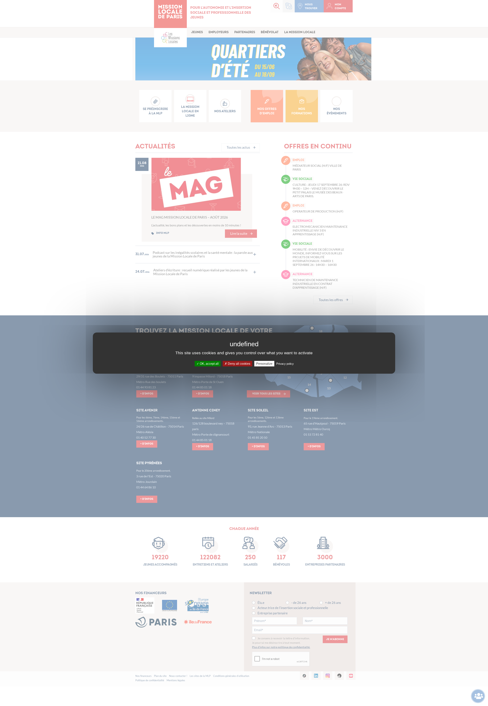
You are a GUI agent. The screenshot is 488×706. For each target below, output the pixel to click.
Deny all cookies (238, 363)
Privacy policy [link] (285, 363)
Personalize (264, 363)
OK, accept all (209, 363)
